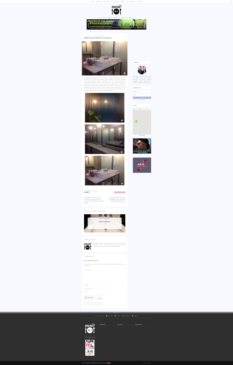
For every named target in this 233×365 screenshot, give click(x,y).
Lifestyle (115, 1)
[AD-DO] (142, 165)
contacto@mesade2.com (89, 337)
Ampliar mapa (142, 135)
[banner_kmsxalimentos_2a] (116, 24)
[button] (136, 122)
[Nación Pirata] (142, 145)
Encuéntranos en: (103, 17)
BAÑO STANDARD (104, 221)
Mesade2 (98, 1)
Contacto (139, 1)
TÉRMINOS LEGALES (95, 362)
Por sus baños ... (120, 192)
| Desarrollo (103, 362)
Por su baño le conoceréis (90, 77)
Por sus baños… (131, 1)
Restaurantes (106, 1)
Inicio (92, 1)
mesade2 (116, 312)
